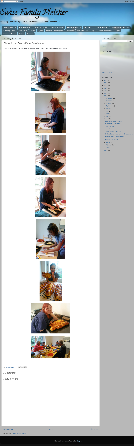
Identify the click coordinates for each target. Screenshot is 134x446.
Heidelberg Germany (74, 27)
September (109, 106)
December (109, 98)
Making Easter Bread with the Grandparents (119, 134)
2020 (106, 90)
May (107, 116)
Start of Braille (109, 126)
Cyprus (40, 30)
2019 (106, 93)
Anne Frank (109, 129)
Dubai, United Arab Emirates (120, 27)
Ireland (33, 30)
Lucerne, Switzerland (40, 27)
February (109, 145)
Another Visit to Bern (111, 139)
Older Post (93, 429)
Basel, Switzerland (10, 27)
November (109, 101)
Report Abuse (107, 72)
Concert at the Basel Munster (114, 136)
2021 (106, 88)
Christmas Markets (9, 34)
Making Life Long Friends (113, 123)
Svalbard (30, 34)
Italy (93, 30)
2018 (106, 96)
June (107, 113)
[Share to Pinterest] (26, 367)
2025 (106, 80)
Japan (118, 30)
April (107, 119)
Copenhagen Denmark (105, 30)
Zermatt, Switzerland (57, 27)
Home (51, 429)
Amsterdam (70, 30)
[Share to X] (23, 367)
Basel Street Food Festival (113, 121)
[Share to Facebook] (25, 367)
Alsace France (88, 27)
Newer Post (8, 429)
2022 (106, 85)
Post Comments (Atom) (19, 433)
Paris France (23, 30)
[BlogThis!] (21, 367)
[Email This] (19, 367)
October (108, 103)
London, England (102, 27)
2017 (106, 151)
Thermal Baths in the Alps (113, 131)
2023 (106, 83)
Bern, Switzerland (24, 27)
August (108, 108)
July (107, 111)
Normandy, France (9, 30)
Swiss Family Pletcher (33, 13)
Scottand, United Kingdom (54, 30)
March (108, 142)
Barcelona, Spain (82, 30)
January (108, 147)
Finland (21, 34)
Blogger (79, 441)
